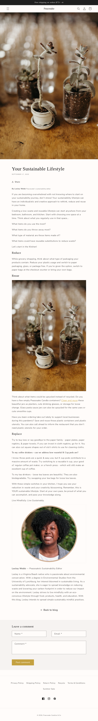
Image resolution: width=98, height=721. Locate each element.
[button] (8, 9)
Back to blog (51, 610)
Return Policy (49, 683)
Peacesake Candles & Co (52, 715)
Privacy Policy (17, 683)
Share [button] (17, 182)
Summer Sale (49, 689)
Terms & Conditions (76, 683)
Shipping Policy (33, 683)
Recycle (61, 683)
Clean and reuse (69, 400)
